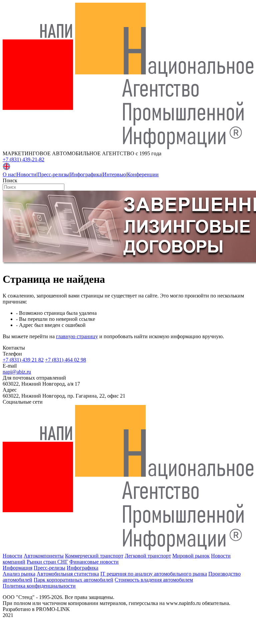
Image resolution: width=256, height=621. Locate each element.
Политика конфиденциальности (39, 586)
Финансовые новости (94, 562)
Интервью (114, 174)
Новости (26, 174)
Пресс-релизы (53, 174)
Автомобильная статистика (68, 574)
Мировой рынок (191, 556)
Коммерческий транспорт (94, 556)
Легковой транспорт (148, 556)
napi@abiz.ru (17, 372)
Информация (17, 568)
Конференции (143, 174)
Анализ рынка (19, 574)
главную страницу (77, 336)
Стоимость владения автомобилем (154, 580)
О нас (9, 174)
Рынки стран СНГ (47, 562)
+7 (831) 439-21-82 (23, 159)
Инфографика (86, 174)
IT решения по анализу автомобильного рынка (153, 574)
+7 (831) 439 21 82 (23, 360)
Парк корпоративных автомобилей (73, 580)
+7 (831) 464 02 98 (65, 360)
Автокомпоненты (44, 556)
